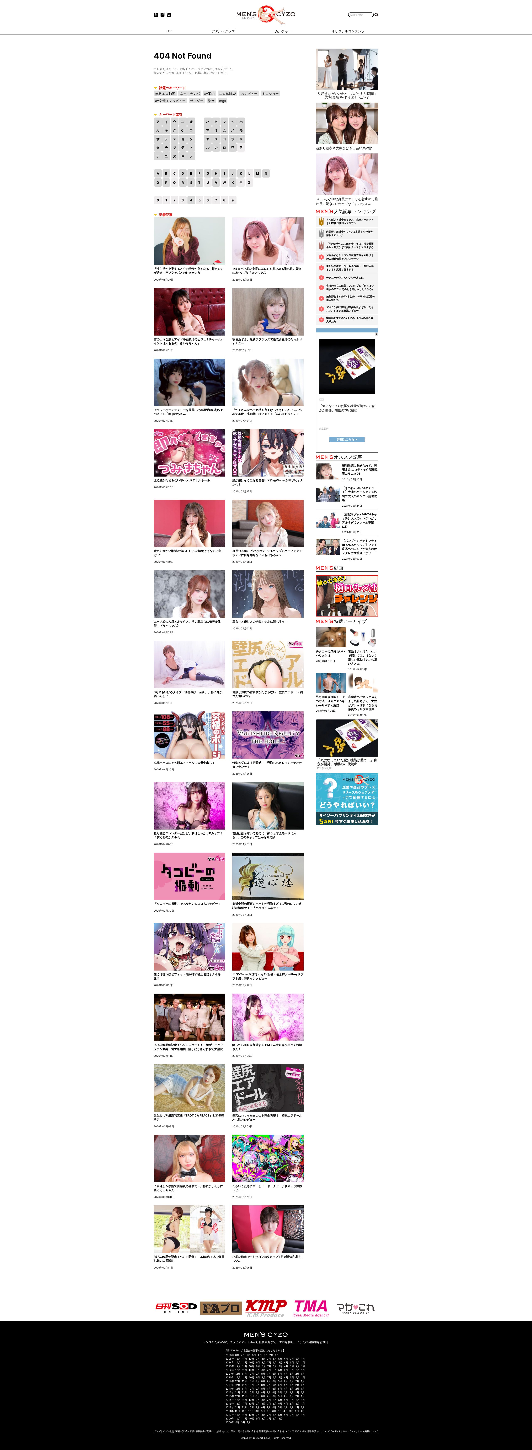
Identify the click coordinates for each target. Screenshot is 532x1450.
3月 (266, 1355)
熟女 (211, 101)
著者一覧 (180, 1431)
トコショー (270, 94)
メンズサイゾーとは (164, 1431)
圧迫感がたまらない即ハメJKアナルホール (182, 480)
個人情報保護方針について (316, 1431)
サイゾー (196, 101)
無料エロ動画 (165, 94)
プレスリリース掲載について (363, 1431)
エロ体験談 (227, 94)
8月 (237, 1355)
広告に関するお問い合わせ (244, 1431)
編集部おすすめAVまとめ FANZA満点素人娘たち (349, 319)
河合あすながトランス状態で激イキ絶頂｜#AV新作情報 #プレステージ (350, 257)
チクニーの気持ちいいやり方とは (345, 277)
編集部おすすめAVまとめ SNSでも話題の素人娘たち (350, 298)
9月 (258, 1358)
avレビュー (248, 94)
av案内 (209, 94)
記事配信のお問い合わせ (271, 1431)
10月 (251, 1358)
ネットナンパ (190, 94)
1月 (277, 1355)
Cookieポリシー (339, 1431)
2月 (271, 1355)
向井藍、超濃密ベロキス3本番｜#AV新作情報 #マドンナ (349, 233)
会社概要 (190, 1431)
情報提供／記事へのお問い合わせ (213, 1431)
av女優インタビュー (170, 101)
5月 (254, 1355)
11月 (244, 1358)
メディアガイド (293, 1431)
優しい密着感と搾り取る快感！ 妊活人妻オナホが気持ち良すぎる (350, 267)
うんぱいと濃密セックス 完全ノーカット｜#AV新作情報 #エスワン (350, 221)
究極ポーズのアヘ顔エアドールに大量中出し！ (184, 762)
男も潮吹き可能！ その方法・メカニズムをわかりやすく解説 (330, 701)
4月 (260, 1355)
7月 (243, 1355)
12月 (237, 1358)
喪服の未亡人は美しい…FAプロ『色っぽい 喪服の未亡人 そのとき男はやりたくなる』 (350, 287)
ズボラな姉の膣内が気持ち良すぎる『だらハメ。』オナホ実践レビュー (350, 309)
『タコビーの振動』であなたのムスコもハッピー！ (187, 903)
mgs (222, 101)
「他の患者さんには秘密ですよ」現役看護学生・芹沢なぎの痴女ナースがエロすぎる (350, 245)
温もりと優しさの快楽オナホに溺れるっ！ (260, 621)
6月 (248, 1355)
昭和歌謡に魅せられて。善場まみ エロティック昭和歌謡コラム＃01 (360, 469)
